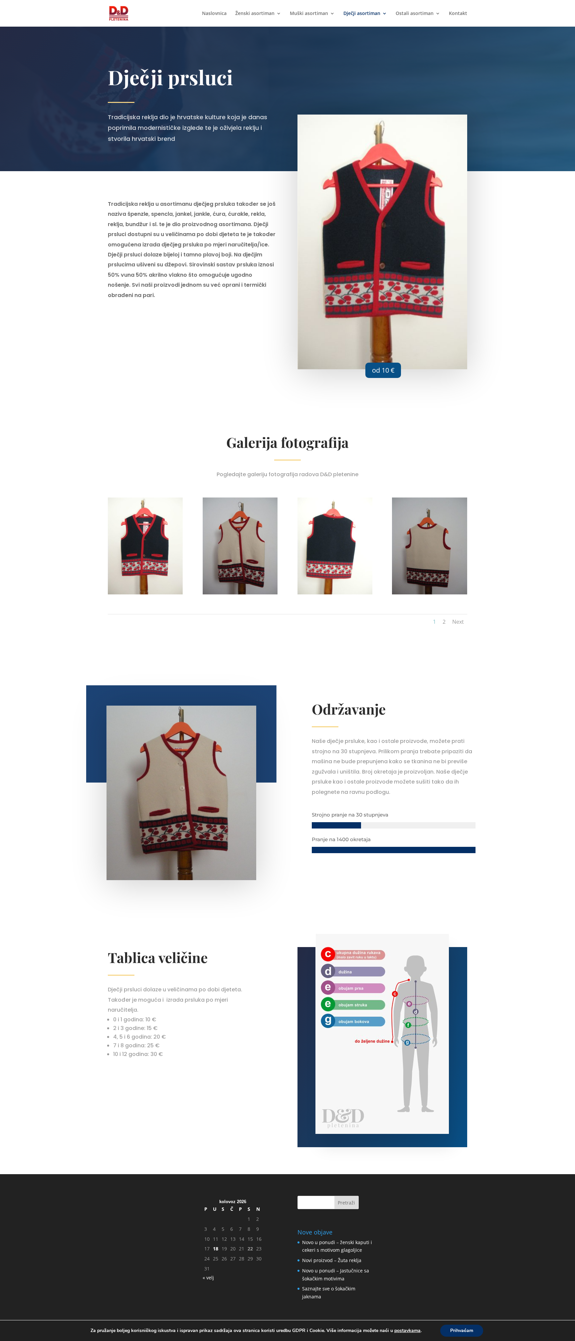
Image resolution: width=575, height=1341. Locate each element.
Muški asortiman (309, 13)
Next (458, 621)
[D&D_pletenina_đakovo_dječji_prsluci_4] (429, 592)
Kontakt (458, 13)
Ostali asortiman (415, 13)
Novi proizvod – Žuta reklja (331, 1260)
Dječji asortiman (361, 13)
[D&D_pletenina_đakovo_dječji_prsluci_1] (145, 592)
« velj (208, 1277)
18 (215, 1248)
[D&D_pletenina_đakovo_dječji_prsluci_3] (334, 592)
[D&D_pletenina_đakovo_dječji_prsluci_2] (240, 592)
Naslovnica (214, 13)
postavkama (407, 1331)
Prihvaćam (461, 1330)
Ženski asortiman (255, 13)
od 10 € (383, 370)
